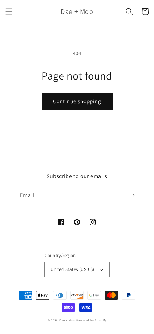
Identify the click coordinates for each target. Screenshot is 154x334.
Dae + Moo (67, 320)
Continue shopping (77, 101)
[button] (9, 11)
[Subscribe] (132, 195)
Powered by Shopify (91, 320)
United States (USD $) (72, 269)
